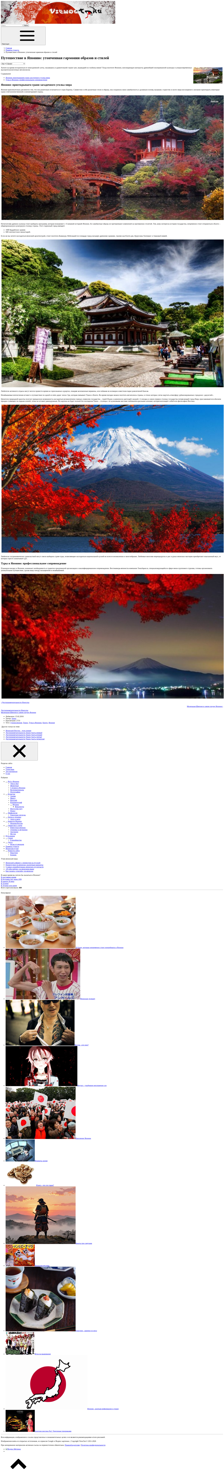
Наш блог (14, 853)
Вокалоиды (19, 807)
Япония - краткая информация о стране (103, 1409)
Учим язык (10, 769)
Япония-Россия (16, 823)
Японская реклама (42, 1266)
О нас (8, 774)
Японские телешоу (87, 999)
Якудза (13, 834)
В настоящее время (8, 877)
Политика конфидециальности (93, 1445)
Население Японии (83, 1138)
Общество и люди (15, 825)
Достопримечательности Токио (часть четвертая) (25, 739)
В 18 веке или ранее (9, 886)
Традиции (14, 832)
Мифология (12, 813)
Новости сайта (14, 851)
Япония (52, 723)
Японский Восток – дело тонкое (18, 731)
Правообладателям (72, 1445)
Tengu (14, 719)
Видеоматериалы (17, 790)
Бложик (13, 855)
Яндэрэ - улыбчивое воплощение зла (92, 1085)
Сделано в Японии (17, 788)
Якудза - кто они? (82, 1045)
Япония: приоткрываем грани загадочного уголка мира (28, 78)
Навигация (6, 44)
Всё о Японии (13, 781)
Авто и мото (15, 819)
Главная (9, 767)
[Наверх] (18, 1471)
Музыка (16, 805)
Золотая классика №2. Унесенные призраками (53, 1431)
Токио (25, 723)
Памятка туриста (12, 846)
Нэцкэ (12, 811)
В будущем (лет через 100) (11, 879)
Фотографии (15, 792)
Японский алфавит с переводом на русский (23, 863)
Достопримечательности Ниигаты (14, 710)
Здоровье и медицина (18, 830)
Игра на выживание (43, 1354)
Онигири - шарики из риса (86, 1331)
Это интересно (11, 771)
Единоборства (16, 840)
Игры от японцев (17, 844)
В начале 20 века (7, 881)
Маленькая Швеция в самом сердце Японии (18, 712)
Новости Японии (15, 821)
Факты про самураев (84, 1243)
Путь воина (10, 836)
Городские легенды (18, 815)
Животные (14, 786)
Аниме (13, 796)
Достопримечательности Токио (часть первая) (24, 733)
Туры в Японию (35, 723)
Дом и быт (14, 784)
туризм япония (16, 723)
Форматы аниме (41, 1161)
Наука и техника (14, 817)
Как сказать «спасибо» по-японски (19, 871)
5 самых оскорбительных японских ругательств (25, 867)
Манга (12, 798)
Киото (45, 723)
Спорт (10, 838)
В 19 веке (5, 883)
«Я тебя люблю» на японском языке (20, 869)
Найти (26, 25)
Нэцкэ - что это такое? (45, 1185)
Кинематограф (16, 802)
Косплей (13, 800)
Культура (11, 794)
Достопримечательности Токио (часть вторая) (24, 735)
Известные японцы (18, 828)
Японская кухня (12, 849)
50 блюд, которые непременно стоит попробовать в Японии (99, 948)
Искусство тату (16, 809)
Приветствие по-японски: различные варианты (24, 865)
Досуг (10, 842)
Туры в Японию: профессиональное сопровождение (26, 80)
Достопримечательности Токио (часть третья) (24, 737)
